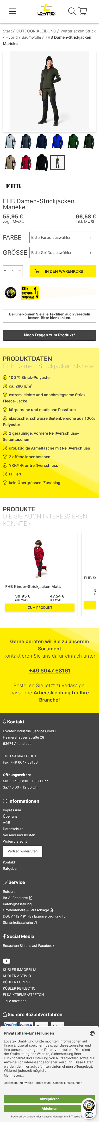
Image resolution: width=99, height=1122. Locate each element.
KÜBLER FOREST (16, 982)
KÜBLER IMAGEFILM (19, 970)
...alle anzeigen (14, 1001)
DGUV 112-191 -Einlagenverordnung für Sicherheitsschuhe (35, 919)
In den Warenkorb (64, 271)
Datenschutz (13, 829)
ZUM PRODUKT (40, 607)
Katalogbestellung (17, 904)
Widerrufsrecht (15, 841)
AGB (6, 822)
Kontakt (9, 862)
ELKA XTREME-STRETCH (23, 995)
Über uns (10, 816)
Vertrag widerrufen (22, 851)
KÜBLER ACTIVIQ (17, 976)
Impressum (12, 810)
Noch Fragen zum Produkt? (49, 335)
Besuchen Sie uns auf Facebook (28, 945)
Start (7, 31)
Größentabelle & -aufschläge (26, 910)
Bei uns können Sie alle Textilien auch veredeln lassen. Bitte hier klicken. (49, 316)
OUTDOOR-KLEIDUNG (36, 31)
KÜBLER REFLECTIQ (19, 988)
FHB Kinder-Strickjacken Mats (33, 586)
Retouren (10, 891)
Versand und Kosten (19, 835)
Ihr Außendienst (16, 898)
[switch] (89, 1115)
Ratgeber (10, 868)
